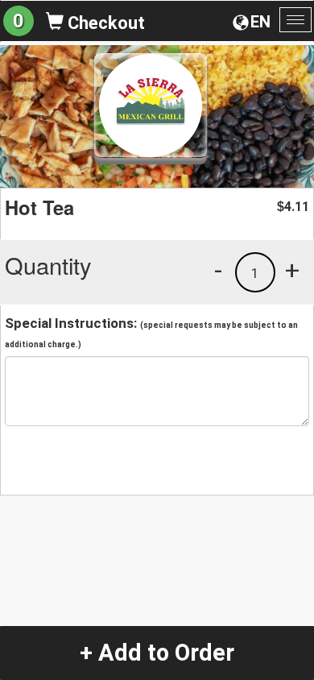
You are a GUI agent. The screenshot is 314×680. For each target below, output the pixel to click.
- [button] (218, 270)
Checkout (104, 23)
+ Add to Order (157, 652)
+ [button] (292, 270)
